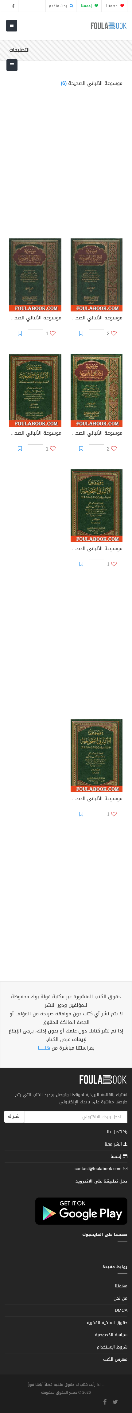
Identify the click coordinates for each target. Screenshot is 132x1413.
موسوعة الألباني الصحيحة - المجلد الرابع (35, 434)
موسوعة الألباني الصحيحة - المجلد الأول (97, 318)
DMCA (121, 1310)
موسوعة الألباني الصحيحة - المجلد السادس (97, 799)
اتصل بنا (115, 1132)
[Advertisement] (66, 162)
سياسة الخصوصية (111, 1335)
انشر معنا (114, 1144)
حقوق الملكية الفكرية (107, 1323)
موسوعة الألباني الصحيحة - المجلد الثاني (35, 318)
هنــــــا (44, 1048)
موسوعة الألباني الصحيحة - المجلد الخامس (97, 549)
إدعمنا (117, 1156)
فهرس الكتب (115, 1359)
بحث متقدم (58, 5)
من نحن (120, 1298)
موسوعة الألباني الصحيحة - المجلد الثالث (97, 434)
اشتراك (14, 1116)
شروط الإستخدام (112, 1347)
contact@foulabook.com (98, 1169)
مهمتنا (112, 5)
